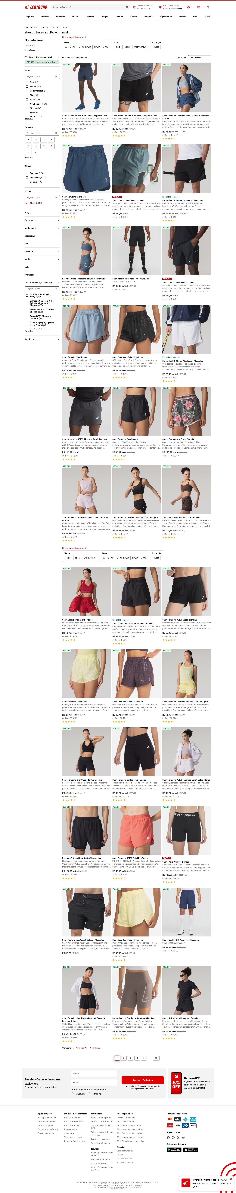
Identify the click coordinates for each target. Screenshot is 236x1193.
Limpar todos (30, 50)
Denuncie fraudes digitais (75, 1141)
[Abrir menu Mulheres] (67, 16)
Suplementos (166, 17)
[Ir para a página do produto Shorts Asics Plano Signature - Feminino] (186, 990)
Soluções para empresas (101, 1139)
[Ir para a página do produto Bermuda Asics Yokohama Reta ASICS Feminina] (86, 250)
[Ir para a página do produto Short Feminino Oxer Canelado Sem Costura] (86, 751)
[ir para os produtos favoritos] (188, 7)
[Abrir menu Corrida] (125, 16)
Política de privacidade (74, 1121)
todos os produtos (51, 27)
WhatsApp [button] (80, 1048)
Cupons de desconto (99, 1163)
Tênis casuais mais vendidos (129, 1125)
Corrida (119, 17)
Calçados (90, 17)
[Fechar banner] (231, 1179)
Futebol (133, 17)
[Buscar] (127, 7)
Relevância (196, 58)
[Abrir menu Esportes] (36, 16)
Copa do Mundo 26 (125, 1151)
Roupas (105, 17)
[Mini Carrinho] (198, 7)
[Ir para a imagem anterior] (65, 88)
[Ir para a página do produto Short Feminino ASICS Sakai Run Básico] (136, 830)
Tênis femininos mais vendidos (130, 1133)
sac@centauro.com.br (118, 1189)
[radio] (28, 139)
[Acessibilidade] (208, 7)
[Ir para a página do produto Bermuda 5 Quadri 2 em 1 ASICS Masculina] (86, 830)
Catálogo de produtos (126, 1117)
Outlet (207, 17)
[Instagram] (173, 1137)
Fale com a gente (45, 1125)
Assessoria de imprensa (101, 1117)
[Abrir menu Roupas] (110, 16)
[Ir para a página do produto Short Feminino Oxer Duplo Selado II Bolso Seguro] (136, 489)
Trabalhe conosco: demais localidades (102, 1133)
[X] (178, 1137)
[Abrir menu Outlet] (212, 16)
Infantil (75, 17)
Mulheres (60, 17)
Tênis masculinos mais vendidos (130, 1137)
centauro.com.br (32, 27)
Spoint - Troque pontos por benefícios (102, 1168)
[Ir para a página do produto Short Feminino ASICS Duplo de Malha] (186, 591)
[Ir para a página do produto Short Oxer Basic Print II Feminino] (136, 329)
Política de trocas (71, 1125)
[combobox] (88, 7)
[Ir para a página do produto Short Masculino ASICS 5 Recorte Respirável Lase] (86, 87)
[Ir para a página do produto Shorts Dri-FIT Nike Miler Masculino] (136, 168)
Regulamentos (70, 1129)
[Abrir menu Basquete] (154, 16)
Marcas (182, 17)
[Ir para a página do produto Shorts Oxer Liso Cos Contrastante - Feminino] (136, 591)
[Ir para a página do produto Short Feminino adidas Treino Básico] (136, 751)
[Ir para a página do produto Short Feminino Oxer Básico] (86, 168)
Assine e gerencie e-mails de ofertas (102, 1154)
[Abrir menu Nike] (199, 16)
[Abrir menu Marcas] (188, 16)
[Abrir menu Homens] (51, 16)
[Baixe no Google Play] (174, 1150)
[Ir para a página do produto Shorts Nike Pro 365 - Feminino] (186, 830)
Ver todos (29, 119)
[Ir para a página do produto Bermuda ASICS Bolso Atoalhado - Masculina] (186, 168)
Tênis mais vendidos (125, 1121)
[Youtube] (183, 1137)
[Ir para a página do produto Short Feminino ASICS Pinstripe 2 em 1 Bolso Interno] (186, 751)
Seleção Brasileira (124, 1159)
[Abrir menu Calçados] (96, 16)
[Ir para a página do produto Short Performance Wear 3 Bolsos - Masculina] (86, 912)
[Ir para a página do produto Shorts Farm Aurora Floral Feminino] (186, 411)
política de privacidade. (145, 1089)
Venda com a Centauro (100, 1143)
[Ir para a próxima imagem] (108, 88)
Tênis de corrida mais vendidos (130, 1129)
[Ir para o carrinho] (198, 7)
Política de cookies (72, 1117)
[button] (42, 57)
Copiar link (94, 1048)
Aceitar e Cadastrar (143, 1080)
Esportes (30, 17)
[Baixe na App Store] (190, 1150)
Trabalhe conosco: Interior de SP (102, 1126)
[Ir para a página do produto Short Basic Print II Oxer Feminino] (86, 591)
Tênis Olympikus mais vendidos (130, 1141)
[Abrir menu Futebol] (139, 16)
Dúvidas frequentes (46, 1121)
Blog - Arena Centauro (100, 1159)
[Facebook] (168, 1137)
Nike (195, 17)
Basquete (148, 17)
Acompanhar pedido (47, 1117)
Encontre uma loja (46, 1133)
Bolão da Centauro (125, 1163)
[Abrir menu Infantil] (80, 16)
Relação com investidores (102, 1121)
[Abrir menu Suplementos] (174, 16)
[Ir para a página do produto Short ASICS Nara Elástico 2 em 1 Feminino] (186, 489)
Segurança (69, 1133)
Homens (45, 17)
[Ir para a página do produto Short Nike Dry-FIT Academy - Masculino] (136, 250)
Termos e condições (73, 1137)
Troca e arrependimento (48, 1129)
